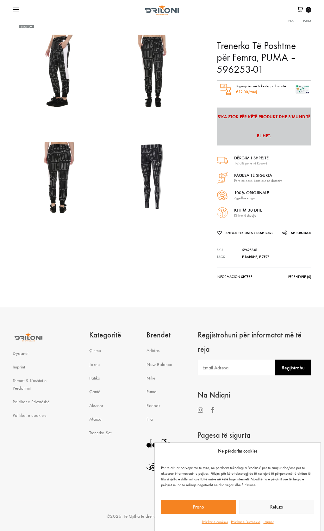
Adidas (152, 350)
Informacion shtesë (234, 277)
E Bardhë (249, 257)
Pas (291, 21)
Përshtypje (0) (299, 277)
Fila (149, 419)
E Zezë (264, 257)
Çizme (95, 350)
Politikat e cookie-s (215, 522)
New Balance (159, 364)
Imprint (269, 522)
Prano (198, 507)
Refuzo (276, 507)
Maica (95, 419)
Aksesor (96, 405)
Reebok (153, 405)
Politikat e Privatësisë (245, 522)
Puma (151, 391)
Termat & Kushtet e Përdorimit (30, 384)
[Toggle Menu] (16, 9)
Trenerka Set (100, 432)
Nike (150, 378)
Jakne (94, 364)
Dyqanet (20, 353)
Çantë (94, 391)
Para (307, 21)
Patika (94, 378)
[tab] (234, 278)
